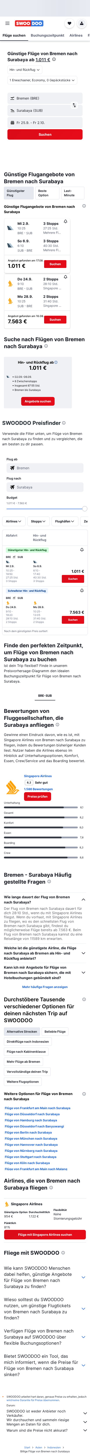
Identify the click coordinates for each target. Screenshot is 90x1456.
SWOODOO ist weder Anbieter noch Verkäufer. (36, 1413)
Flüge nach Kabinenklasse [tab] (26, 1051)
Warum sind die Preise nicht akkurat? (37, 1430)
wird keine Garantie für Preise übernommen (33, 1400)
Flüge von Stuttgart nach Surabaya (30, 1157)
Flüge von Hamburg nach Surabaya (31, 1120)
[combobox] (49, 468)
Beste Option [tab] (43, 193)
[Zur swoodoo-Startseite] (29, 23)
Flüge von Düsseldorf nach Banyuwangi (34, 1126)
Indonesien (54, 1447)
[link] (38, 401)
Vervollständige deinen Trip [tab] (27, 1071)
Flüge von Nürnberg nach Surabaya (31, 1151)
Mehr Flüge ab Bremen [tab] (23, 1061)
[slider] (84, 508)
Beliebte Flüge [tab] (55, 1031)
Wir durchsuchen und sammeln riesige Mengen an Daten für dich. (38, 1422)
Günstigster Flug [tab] (16, 193)
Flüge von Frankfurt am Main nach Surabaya (37, 1108)
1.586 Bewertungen (38, 789)
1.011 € (43, 59)
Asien (38, 1447)
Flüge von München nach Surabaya (31, 1138)
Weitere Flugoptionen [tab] (23, 1081)
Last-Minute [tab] (69, 193)
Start (27, 1447)
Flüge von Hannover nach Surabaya (31, 1144)
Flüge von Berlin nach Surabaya (28, 1132)
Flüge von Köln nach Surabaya (27, 1163)
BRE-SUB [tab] (45, 695)
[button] (7, 23)
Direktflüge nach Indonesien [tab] (28, 1041)
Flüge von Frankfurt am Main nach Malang (36, 1169)
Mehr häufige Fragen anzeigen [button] (45, 987)
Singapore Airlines (38, 776)
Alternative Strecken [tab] (22, 1031)
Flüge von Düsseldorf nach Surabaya (32, 1114)
